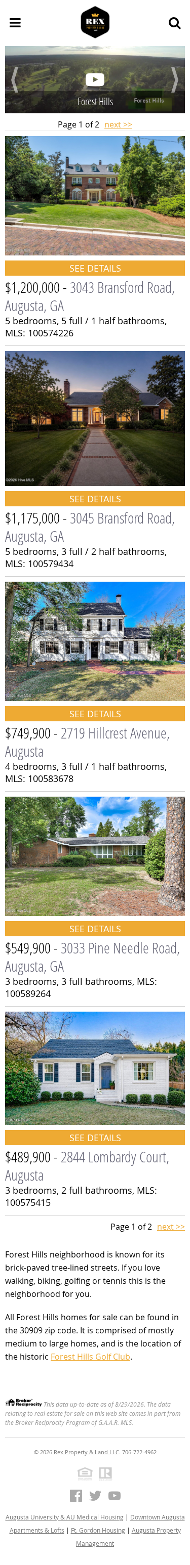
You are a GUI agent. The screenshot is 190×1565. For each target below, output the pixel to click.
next (175, 80)
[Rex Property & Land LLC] (95, 22)
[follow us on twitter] (95, 1496)
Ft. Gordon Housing (98, 1530)
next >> (118, 124)
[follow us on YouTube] (114, 1496)
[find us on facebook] (76, 1496)
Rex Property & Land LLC (86, 1452)
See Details (95, 268)
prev (15, 80)
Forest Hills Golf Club (90, 1356)
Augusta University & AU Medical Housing (65, 1517)
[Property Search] (175, 23)
